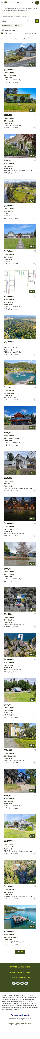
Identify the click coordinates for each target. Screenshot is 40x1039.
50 (33, 64)
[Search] (32, 2)
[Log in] (37, 3)
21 (33, 926)
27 (33, 563)
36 (33, 201)
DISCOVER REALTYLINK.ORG (20, 967)
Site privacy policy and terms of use (20, 1024)
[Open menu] (2, 3)
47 (33, 609)
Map (6, 33)
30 (33, 427)
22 (33, 790)
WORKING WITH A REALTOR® (20, 972)
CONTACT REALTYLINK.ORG (20, 977)
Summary (10, 33)
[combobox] (20, 17)
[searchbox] (19, 17)
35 (33, 110)
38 (33, 155)
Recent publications (30, 33)
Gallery (2, 33)
